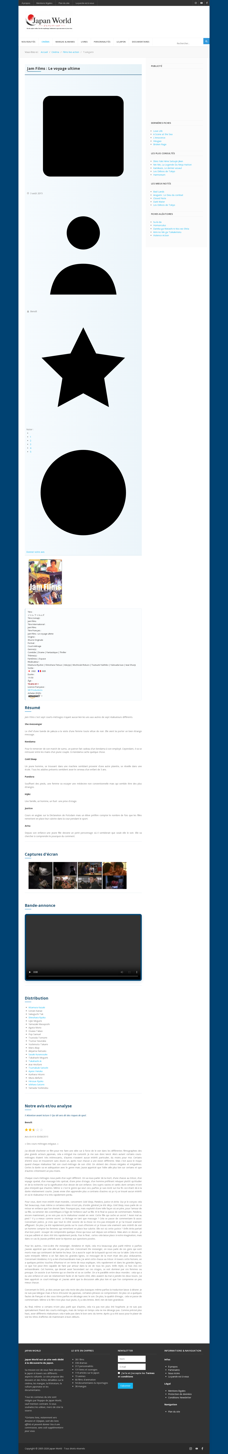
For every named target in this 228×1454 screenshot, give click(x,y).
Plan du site (174, 1411)
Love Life (158, 131)
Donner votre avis (35, 551)
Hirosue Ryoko (36, 1081)
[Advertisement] (146, 17)
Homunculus (159, 225)
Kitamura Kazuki (37, 1007)
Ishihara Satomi (36, 1084)
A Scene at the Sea (162, 134)
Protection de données (180, 1394)
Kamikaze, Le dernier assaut (167, 168)
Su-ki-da (157, 222)
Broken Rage (159, 144)
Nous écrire (174, 1373)
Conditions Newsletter (179, 1397)
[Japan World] (49, 21)
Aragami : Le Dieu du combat (168, 195)
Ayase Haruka (35, 1071)
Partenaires (174, 1369)
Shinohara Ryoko (37, 1017)
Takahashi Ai (35, 1061)
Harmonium (159, 174)
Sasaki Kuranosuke (38, 1054)
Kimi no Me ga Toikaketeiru (167, 232)
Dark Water (159, 201)
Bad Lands (158, 191)
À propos (173, 1366)
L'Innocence (159, 137)
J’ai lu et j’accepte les (136, 1375)
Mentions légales (177, 1390)
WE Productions (35, 690)
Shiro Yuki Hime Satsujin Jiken (168, 161)
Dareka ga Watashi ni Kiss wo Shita (171, 228)
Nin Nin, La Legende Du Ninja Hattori (172, 164)
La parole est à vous (178, 1376)
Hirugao (157, 141)
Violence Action (161, 235)
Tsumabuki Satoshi (38, 1067)
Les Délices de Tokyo (164, 171)
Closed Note (159, 198)
